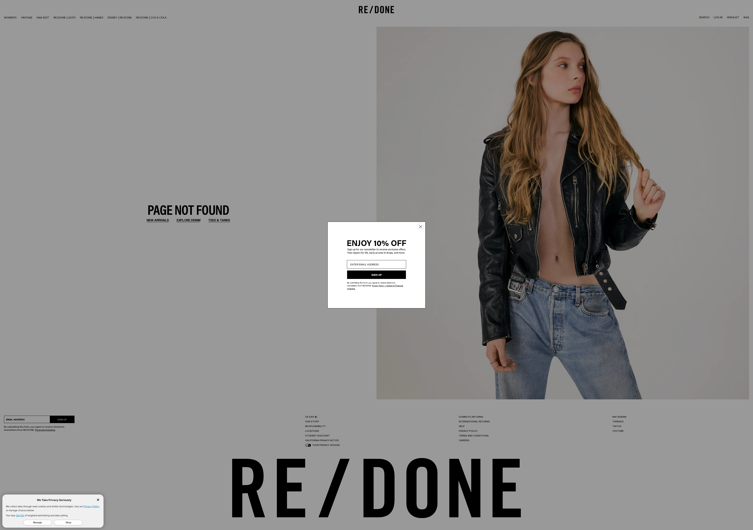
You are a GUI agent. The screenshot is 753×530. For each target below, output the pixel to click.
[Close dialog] (420, 226)
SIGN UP (376, 275)
